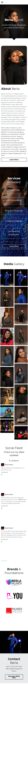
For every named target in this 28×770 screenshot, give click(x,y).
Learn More (14, 160)
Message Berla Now (14, 677)
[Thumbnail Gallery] (7, 277)
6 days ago (4, 505)
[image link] (14, 582)
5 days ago (4, 472)
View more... (4, 560)
